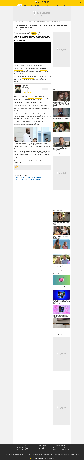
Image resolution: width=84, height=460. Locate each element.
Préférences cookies (39, 454)
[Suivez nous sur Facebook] (17, 448)
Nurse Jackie (44, 105)
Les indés (58, 5)
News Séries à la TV (34, 21)
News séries (29, 21)
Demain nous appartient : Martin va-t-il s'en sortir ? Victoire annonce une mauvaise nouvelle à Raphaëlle (60, 148)
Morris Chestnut (36, 105)
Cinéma (24, 5)
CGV (27, 454)
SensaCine (64, 447)
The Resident (42, 65)
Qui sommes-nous (11, 454)
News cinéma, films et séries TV (21, 21)
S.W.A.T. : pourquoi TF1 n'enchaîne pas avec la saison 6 (25, 181)
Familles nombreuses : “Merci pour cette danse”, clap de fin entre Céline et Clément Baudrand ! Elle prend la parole (60, 265)
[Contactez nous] (29, 448)
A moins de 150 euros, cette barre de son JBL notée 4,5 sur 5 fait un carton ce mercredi (61, 329)
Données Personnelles (46, 454)
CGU (24, 454)
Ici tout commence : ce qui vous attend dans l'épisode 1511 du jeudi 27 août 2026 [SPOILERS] (61, 134)
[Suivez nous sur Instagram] (23, 448)
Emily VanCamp (38, 98)
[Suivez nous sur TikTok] (26, 448)
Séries (30, 5)
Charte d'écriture (60, 454)
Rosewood (16, 107)
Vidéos (47, 5)
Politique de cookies (32, 454)
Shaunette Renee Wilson (28, 78)
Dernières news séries (61, 153)
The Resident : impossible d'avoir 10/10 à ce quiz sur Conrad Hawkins (28, 177)
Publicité (21, 454)
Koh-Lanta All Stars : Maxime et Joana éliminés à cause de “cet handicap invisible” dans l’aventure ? (61, 251)
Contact (6, 454)
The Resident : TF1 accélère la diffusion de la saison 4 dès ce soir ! (27, 179)
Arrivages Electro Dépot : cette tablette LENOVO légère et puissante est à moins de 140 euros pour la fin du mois (61, 286)
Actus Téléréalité (61, 270)
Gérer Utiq (73, 454)
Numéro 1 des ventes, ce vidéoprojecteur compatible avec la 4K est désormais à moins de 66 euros (61, 301)
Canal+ (63, 5)
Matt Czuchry (26, 88)
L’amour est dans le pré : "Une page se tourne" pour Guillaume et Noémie (61, 237)
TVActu (42, 5)
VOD (52, 5)
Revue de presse (54, 454)
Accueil (16, 21)
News (20, 5)
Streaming (36, 5)
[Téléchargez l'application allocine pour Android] (43, 448)
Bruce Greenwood (32, 88)
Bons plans (61, 334)
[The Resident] (18, 89)
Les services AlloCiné (67, 454)
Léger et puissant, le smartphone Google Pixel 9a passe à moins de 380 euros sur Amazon (61, 316)
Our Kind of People (45, 146)
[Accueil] (42, 2)
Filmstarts (55, 447)
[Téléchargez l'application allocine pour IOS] (40, 448)
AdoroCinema (64, 449)
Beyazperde (55, 449)
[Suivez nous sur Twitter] (20, 448)
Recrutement (17, 454)
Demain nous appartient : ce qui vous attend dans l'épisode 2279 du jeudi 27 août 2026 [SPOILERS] (61, 119)
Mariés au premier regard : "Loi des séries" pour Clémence (61, 223)
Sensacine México (59, 450)
